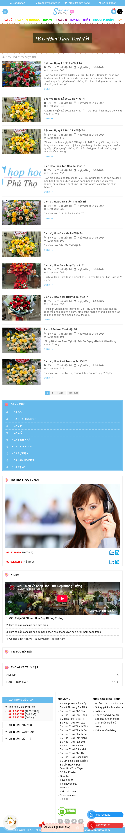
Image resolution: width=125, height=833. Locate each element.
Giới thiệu (65, 776)
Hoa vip (48, 20)
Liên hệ (64, 799)
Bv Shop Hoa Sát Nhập (73, 703)
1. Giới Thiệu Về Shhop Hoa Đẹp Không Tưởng (34, 618)
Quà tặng (18, 467)
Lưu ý (98, 726)
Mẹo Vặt (64, 787)
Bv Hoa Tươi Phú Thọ (72, 753)
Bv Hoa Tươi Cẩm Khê (73, 749)
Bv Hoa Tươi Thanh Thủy (74, 726)
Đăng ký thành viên (49, 3)
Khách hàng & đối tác (107, 715)
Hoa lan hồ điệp (23, 460)
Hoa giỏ (61, 20)
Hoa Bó (7, 20)
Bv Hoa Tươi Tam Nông (73, 738)
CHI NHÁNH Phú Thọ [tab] (20, 725)
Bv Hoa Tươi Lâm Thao (73, 715)
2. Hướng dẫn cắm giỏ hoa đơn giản (27, 625)
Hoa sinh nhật (80, 20)
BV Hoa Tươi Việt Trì (22, 57)
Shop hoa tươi (68, 795)
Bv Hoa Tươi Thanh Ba (73, 734)
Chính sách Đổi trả (105, 722)
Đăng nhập (18, 3)
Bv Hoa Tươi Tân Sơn (73, 741)
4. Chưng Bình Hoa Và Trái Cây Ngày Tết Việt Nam (35, 639)
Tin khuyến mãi (68, 783)
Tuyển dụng (66, 780)
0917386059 (13, 552)
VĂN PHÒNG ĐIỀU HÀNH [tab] (22, 700)
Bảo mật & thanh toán (107, 719)
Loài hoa (100, 711)
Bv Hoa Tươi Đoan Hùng (74, 757)
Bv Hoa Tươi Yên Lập (72, 722)
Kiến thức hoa (68, 791)
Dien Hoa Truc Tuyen (72, 768)
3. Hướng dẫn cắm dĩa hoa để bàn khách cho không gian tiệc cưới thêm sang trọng (53, 632)
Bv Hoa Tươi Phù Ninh (73, 711)
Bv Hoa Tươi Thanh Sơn (74, 730)
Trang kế (60, 393)
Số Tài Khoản (68, 772)
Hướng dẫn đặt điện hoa (109, 703)
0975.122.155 (14, 562)
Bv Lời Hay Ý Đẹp (70, 764)
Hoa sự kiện (20, 453)
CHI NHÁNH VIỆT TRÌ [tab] (20, 739)
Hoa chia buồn (103, 20)
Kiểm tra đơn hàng (79, 3)
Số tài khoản (108, 3)
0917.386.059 (16, 711)
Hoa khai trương (27, 20)
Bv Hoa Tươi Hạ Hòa (72, 745)
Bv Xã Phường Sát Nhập (74, 707)
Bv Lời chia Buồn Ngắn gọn (75, 761)
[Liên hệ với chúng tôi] (111, 552)
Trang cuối (73, 393)
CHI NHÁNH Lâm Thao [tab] (21, 732)
